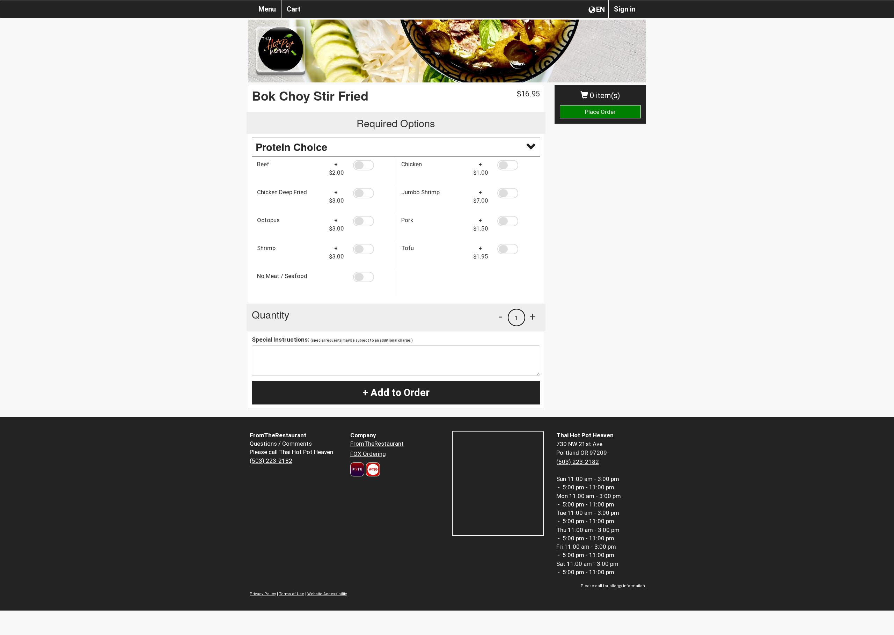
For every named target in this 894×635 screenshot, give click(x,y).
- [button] (500, 316)
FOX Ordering (368, 453)
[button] (371, 165)
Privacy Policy (263, 594)
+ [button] (532, 316)
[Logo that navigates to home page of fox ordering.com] (372, 469)
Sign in (625, 9)
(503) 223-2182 (271, 460)
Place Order (600, 111)
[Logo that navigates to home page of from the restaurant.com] (357, 469)
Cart (294, 9)
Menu (267, 9)
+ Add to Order (396, 393)
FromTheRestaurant (377, 443)
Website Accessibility (327, 594)
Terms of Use (291, 594)
